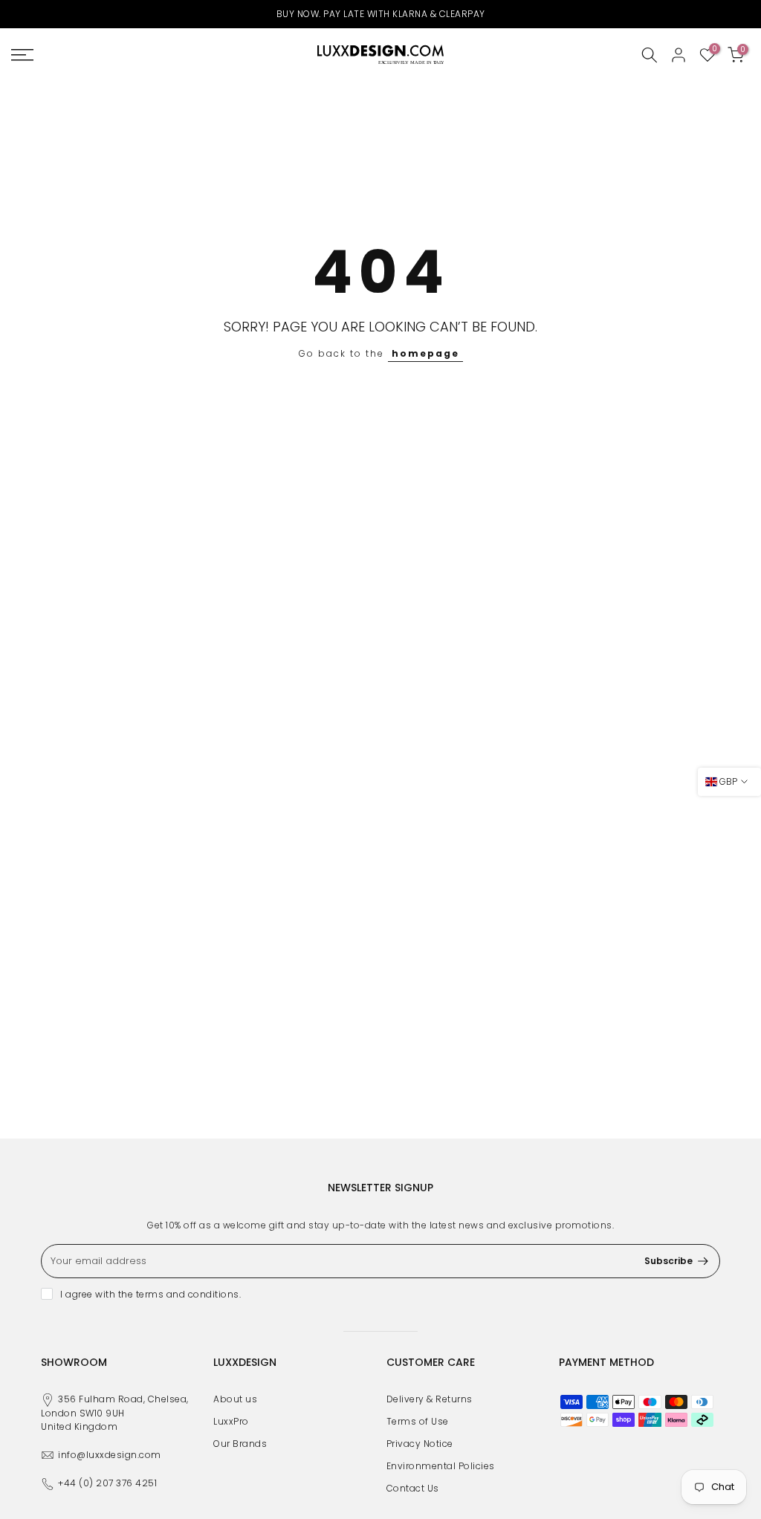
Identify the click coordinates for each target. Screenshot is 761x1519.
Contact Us (412, 1488)
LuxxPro (231, 1421)
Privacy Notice (419, 1443)
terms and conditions (187, 1294)
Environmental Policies (440, 1466)
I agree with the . (150, 1294)
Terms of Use (417, 1421)
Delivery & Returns (429, 1399)
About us (235, 1399)
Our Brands (240, 1443)
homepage (425, 353)
